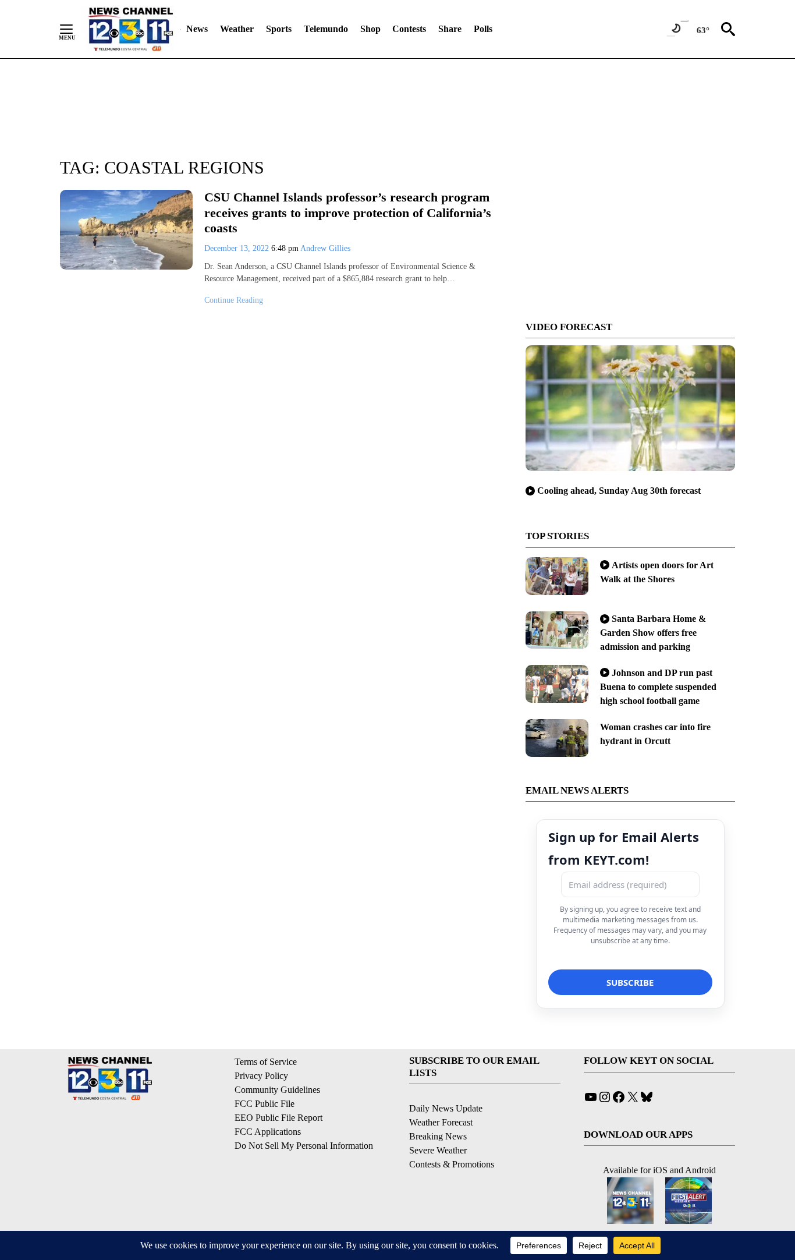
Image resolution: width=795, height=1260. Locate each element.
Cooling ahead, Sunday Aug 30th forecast (619, 490)
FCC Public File (264, 1104)
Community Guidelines (277, 1090)
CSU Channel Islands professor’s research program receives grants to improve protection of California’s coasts (347, 212)
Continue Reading (233, 300)
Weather (237, 29)
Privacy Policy (261, 1076)
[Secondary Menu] (75, 29)
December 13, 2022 (237, 248)
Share (450, 29)
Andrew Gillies (325, 248)
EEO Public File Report (278, 1118)
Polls (483, 29)
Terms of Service (266, 1062)
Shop (370, 29)
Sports (279, 29)
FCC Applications (268, 1132)
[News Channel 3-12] (130, 29)
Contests (409, 29)
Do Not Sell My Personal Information (304, 1146)
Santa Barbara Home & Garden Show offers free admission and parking (653, 633)
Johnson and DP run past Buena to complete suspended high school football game (658, 687)
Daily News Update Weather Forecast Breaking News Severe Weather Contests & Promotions (451, 1136)
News (197, 29)
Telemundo (326, 29)
